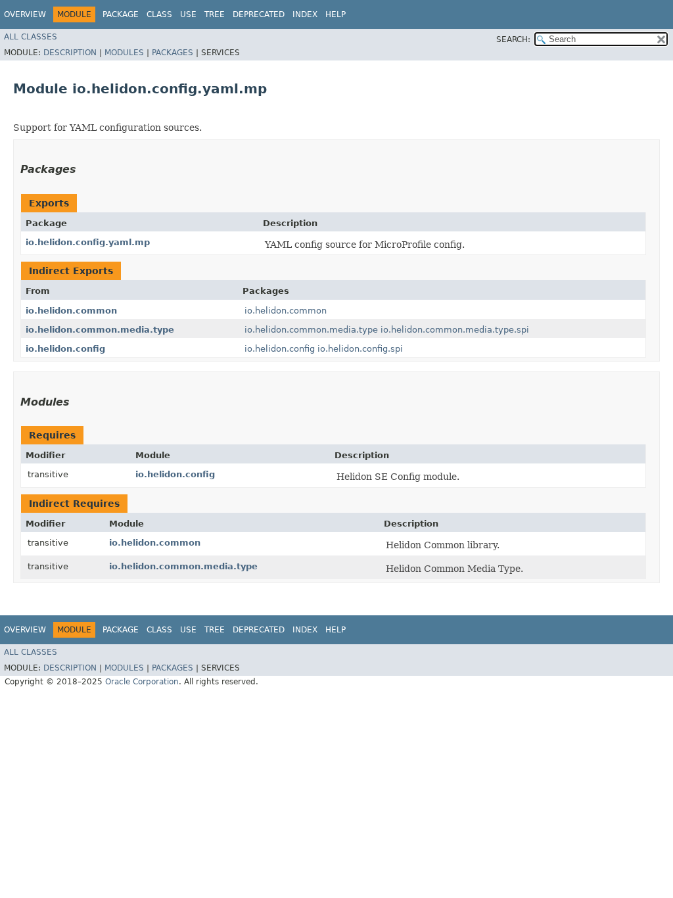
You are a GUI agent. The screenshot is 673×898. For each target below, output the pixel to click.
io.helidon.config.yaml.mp (88, 242)
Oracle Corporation (142, 681)
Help (335, 14)
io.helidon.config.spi (360, 349)
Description (70, 52)
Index (304, 14)
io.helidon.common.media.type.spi (455, 330)
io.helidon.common (71, 311)
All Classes (30, 36)
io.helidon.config (65, 349)
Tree (214, 14)
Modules (124, 52)
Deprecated (259, 14)
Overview (25, 14)
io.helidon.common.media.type (100, 330)
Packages (172, 52)
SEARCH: (513, 39)
